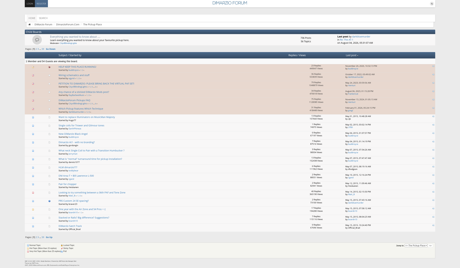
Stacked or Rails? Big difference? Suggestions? (84, 217)
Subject (63, 55)
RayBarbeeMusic (76, 95)
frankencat (353, 93)
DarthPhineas (75, 128)
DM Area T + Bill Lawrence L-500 (76, 175)
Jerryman (73, 153)
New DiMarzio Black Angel (73, 133)
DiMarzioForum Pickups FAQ (74, 100)
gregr (350, 110)
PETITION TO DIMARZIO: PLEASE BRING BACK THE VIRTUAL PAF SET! (96, 83)
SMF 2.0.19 (28, 261)
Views (302, 55)
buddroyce (74, 70)
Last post (351, 55)
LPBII (350, 127)
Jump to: (400, 245)
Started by (75, 55)
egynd (71, 78)
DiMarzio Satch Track (70, 226)
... (40, 49)
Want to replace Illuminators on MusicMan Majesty (87, 117)
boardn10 (73, 212)
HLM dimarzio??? (68, 167)
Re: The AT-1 (346, 39)
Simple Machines (45, 261)
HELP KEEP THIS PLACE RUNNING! (77, 66)
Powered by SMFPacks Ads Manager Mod (64, 261)
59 (43, 49)
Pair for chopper (68, 184)
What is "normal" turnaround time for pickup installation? (90, 159)
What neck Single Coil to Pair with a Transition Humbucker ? (91, 150)
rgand (71, 179)
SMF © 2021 (36, 261)
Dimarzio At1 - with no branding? (77, 142)
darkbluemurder (361, 36)
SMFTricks (35, 263)
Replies (292, 55)
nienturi (351, 85)
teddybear (73, 170)
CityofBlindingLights (68, 43)
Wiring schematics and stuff (74, 75)
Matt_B (72, 195)
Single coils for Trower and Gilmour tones (81, 125)
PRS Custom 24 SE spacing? (74, 200)
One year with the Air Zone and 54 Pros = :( (82, 209)
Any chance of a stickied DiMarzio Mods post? (84, 92)
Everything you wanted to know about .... (75, 36)
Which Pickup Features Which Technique (81, 108)
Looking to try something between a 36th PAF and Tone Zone (92, 192)
